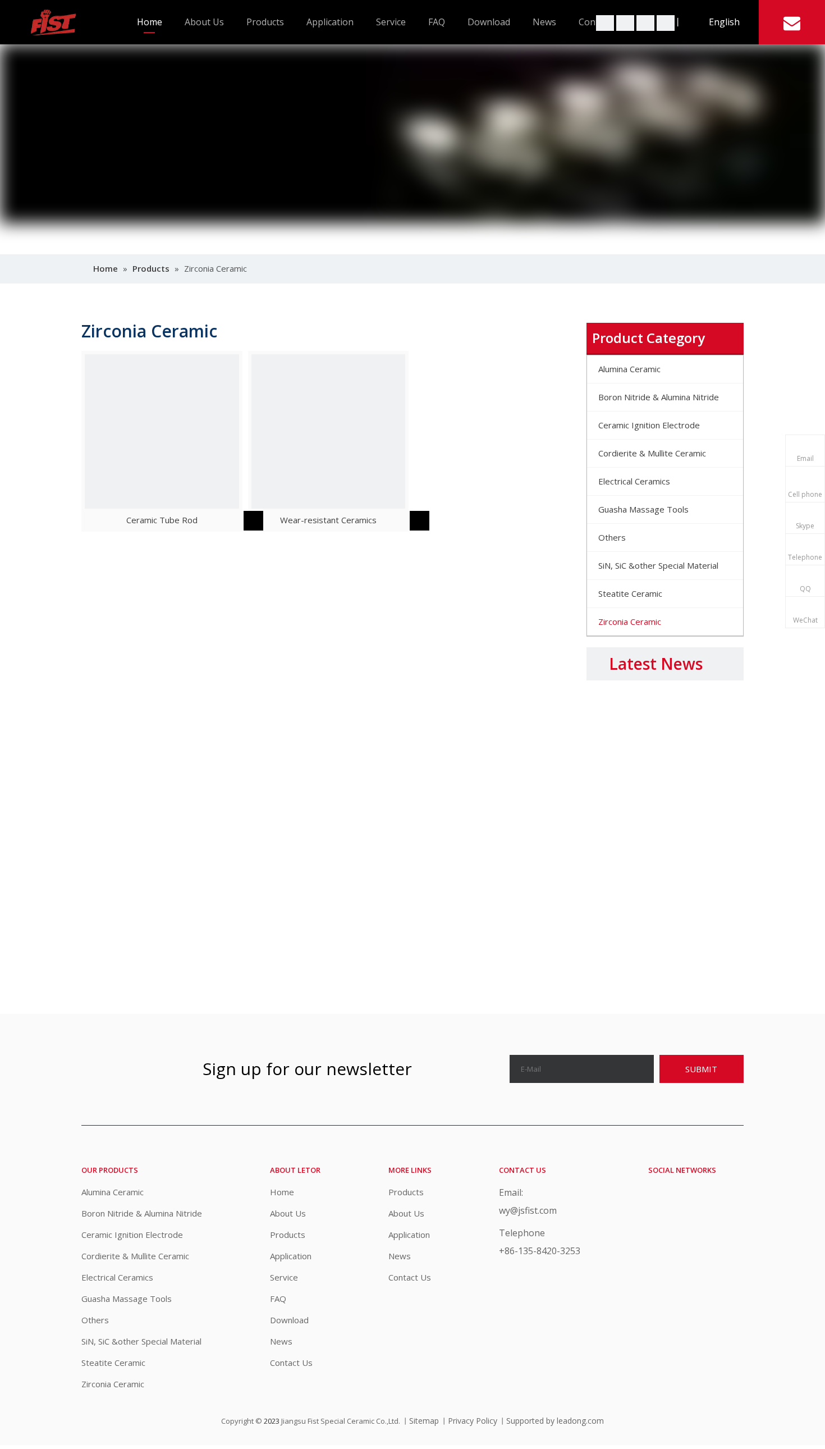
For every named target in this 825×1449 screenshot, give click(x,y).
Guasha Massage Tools (126, 1298)
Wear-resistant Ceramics (328, 519)
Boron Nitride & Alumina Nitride (141, 1213)
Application (330, 22)
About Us (204, 22)
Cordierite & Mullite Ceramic (135, 1255)
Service (391, 22)
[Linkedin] (646, 22)
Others (95, 1319)
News (544, 22)
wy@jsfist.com (528, 1210)
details (262, 518)
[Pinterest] (666, 22)
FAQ (436, 22)
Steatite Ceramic (113, 1362)
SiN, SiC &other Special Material (141, 1341)
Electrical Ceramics (117, 1277)
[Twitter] (606, 22)
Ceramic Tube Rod (162, 519)
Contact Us (291, 1362)
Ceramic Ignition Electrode (132, 1234)
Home (149, 22)
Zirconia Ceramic (112, 1383)
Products (265, 22)
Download (488, 22)
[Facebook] (626, 22)
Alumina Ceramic (112, 1191)
